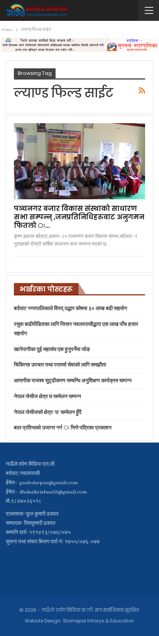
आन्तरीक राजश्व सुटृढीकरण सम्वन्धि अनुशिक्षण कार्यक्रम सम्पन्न (73, 381)
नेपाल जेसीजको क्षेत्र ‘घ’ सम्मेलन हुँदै (47, 412)
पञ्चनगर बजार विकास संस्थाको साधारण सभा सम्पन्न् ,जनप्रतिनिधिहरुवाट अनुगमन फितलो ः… (79, 217)
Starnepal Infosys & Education (98, 620)
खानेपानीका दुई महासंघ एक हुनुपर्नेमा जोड (52, 349)
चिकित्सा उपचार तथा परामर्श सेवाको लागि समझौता (60, 365)
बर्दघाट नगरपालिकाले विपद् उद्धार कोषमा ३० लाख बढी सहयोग (70, 308)
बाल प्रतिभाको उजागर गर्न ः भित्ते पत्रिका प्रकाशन (63, 428)
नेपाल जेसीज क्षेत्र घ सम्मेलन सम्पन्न (47, 396)
